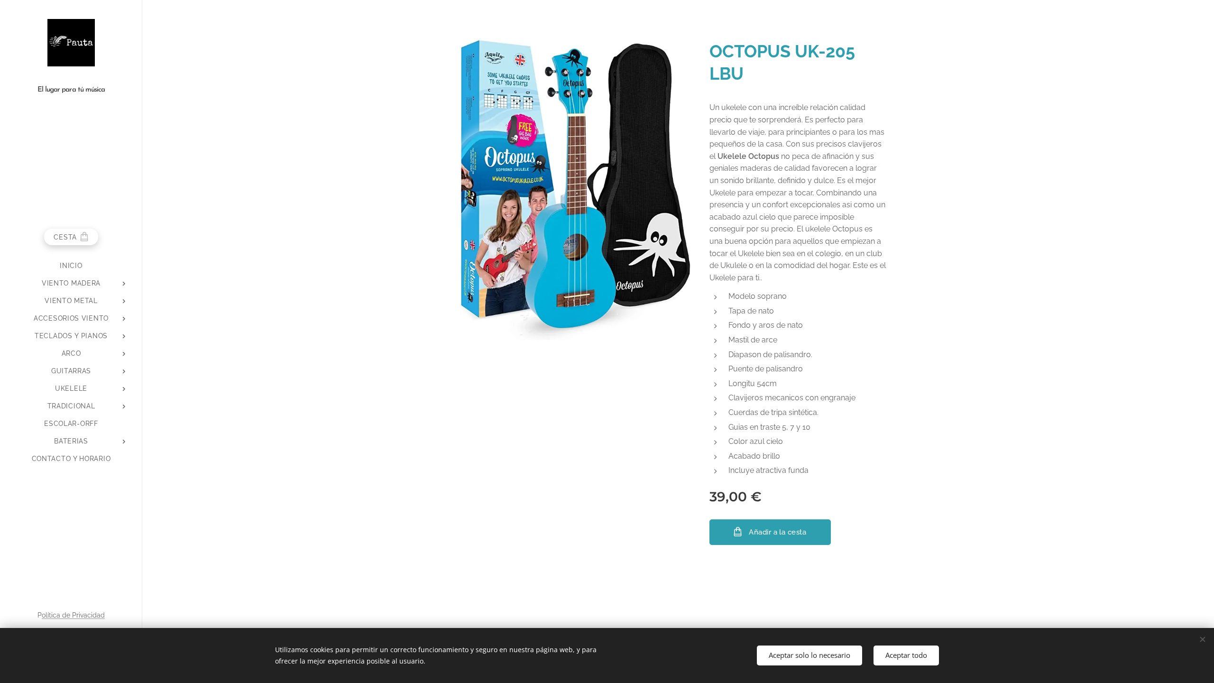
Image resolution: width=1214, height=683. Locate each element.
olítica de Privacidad (73, 615)
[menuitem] (71, 265)
